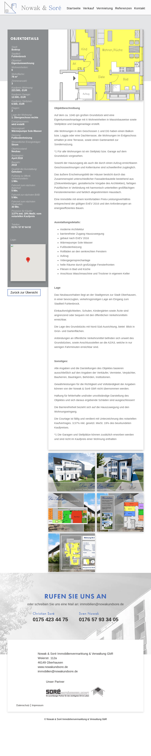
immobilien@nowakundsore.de (102, 604)
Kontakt (139, 8)
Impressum (37, 705)
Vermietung (104, 8)
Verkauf (88, 8)
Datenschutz (22, 705)
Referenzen (123, 8)
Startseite (74, 8)
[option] (96, 64)
